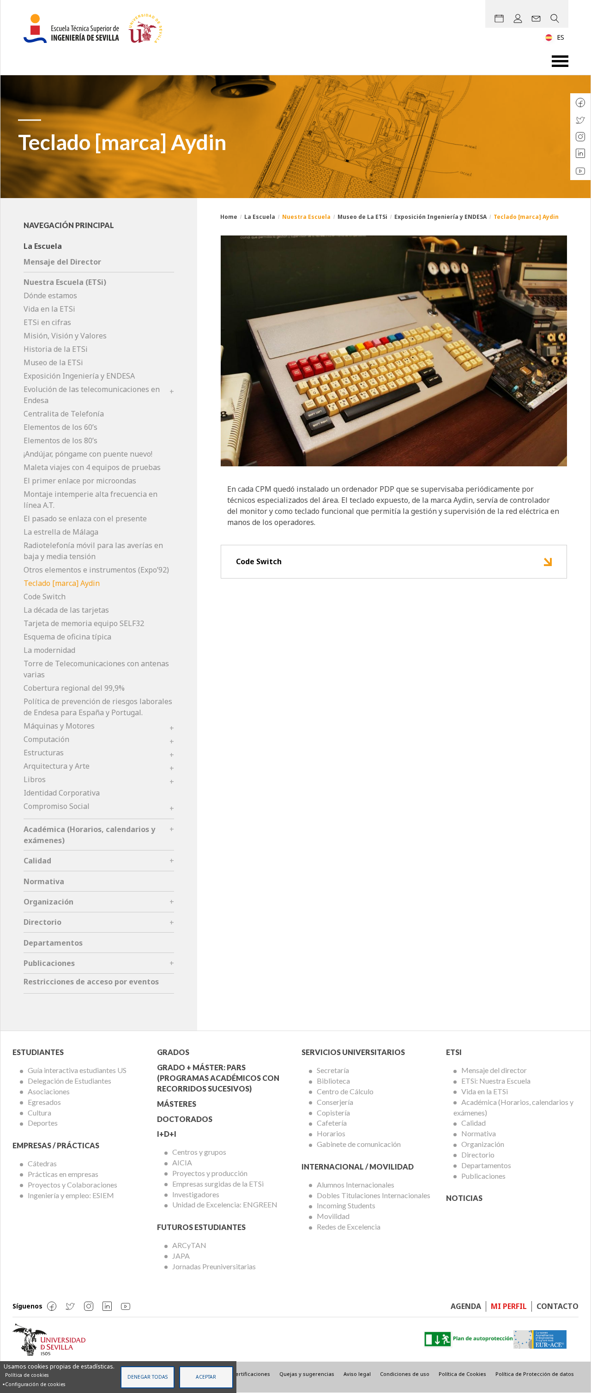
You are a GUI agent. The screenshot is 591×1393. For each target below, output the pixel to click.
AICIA (182, 1162)
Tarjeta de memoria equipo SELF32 (84, 623)
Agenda (466, 1306)
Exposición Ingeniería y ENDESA (440, 217)
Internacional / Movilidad (358, 1166)
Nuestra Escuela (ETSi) (65, 282)
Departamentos (53, 943)
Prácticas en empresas (63, 1174)
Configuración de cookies (35, 1384)
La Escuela (259, 217)
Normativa (44, 881)
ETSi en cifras (47, 322)
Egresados (44, 1102)
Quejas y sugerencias (306, 1373)
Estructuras (44, 753)
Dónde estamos (50, 295)
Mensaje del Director (62, 262)
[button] (394, 350)
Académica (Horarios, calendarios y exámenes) (513, 1107)
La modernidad (49, 650)
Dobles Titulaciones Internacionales (373, 1195)
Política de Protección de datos (534, 1373)
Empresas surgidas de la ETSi (218, 1183)
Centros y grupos (199, 1151)
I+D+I (166, 1133)
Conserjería (335, 1102)
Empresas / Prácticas (55, 1145)
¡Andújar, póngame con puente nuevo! (88, 454)
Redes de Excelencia (348, 1226)
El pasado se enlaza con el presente (85, 518)
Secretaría (333, 1070)
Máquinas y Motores (59, 726)
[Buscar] (554, 18)
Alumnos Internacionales (355, 1184)
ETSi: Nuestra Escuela (496, 1080)
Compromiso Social (57, 806)
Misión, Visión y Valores (65, 336)
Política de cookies (26, 1375)
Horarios (331, 1133)
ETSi (454, 1052)
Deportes (43, 1122)
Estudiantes (38, 1052)
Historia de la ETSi (56, 349)
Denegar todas (147, 1377)
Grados (173, 1052)
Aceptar (206, 1377)
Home (228, 217)
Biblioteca (333, 1080)
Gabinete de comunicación (359, 1144)
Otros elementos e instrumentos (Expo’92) (96, 570)
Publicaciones (49, 963)
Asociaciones (49, 1091)
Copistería (333, 1112)
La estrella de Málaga (61, 532)
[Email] (536, 18)
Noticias (464, 1198)
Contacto (558, 1306)
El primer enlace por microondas (80, 481)
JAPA (181, 1255)
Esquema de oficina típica (67, 637)
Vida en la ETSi (49, 309)
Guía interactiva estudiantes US (77, 1070)
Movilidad (333, 1216)
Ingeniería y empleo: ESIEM (71, 1195)
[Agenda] (499, 18)
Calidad (37, 861)
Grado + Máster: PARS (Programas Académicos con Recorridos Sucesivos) (218, 1078)
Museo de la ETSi (53, 362)
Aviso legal (357, 1373)
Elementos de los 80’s (60, 440)
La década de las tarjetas (66, 610)
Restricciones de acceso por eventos (91, 982)
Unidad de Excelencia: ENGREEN (224, 1204)
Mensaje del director (494, 1070)
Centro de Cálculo (345, 1091)
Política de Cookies (462, 1373)
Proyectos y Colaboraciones (72, 1184)
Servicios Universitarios (353, 1052)
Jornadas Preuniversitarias (214, 1266)
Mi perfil (509, 1306)
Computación (46, 739)
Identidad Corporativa (62, 793)
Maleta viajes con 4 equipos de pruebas (92, 467)
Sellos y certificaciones (241, 1373)
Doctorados (184, 1119)
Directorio (42, 922)
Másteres (176, 1103)
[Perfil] (517, 18)
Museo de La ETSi (362, 217)
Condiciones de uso (404, 1373)
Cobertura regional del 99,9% (74, 688)
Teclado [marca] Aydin (62, 583)
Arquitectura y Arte (57, 766)
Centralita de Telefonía (64, 414)
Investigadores (195, 1194)
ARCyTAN (189, 1245)
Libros (35, 779)
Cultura (39, 1112)
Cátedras (42, 1163)
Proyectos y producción (209, 1173)
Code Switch (259, 561)
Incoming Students (346, 1205)
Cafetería (332, 1122)
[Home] (96, 28)
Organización (48, 902)
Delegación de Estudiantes (69, 1080)
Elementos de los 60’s (60, 427)
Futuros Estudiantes (201, 1227)
